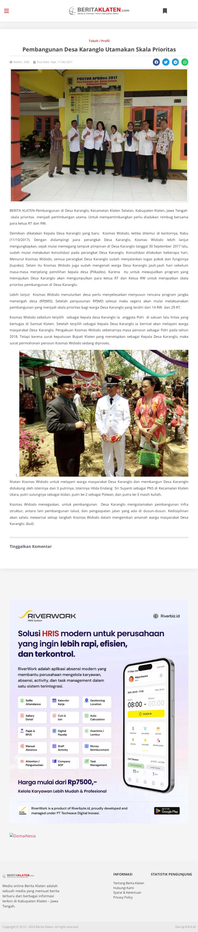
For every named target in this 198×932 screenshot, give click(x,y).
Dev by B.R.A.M (185, 927)
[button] (6, 11)
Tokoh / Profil (99, 41)
